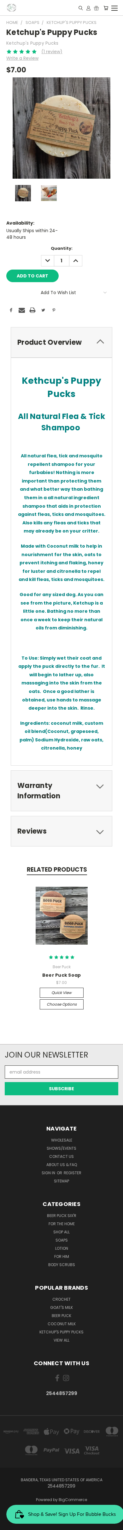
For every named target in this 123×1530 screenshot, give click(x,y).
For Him (61, 1256)
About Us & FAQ (61, 1164)
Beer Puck (61, 1315)
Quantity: (62, 248)
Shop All (61, 1232)
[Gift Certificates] (96, 8)
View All (61, 1340)
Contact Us (61, 1156)
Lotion (61, 1248)
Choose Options (62, 1004)
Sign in (49, 1172)
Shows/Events (61, 1148)
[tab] (61, 342)
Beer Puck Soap (61, 975)
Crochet (61, 1299)
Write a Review (22, 58)
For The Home (62, 1223)
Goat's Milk (61, 1307)
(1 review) (51, 51)
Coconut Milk (62, 1323)
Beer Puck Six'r (61, 1215)
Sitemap (61, 1181)
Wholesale (61, 1140)
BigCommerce (73, 1499)
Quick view (61, 992)
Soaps (62, 1240)
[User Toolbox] (88, 8)
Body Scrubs (61, 1264)
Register (72, 1172)
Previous (9, 1523)
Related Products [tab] (57, 869)
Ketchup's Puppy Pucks (61, 1332)
